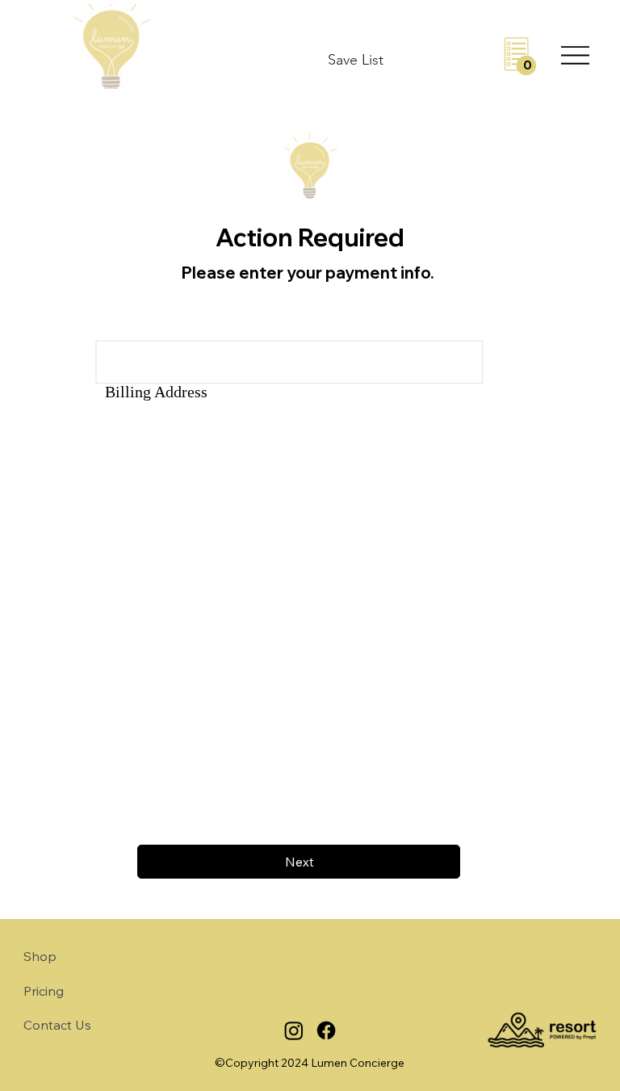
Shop (40, 956)
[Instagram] (294, 1030)
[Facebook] (326, 1030)
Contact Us (57, 1025)
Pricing (43, 991)
